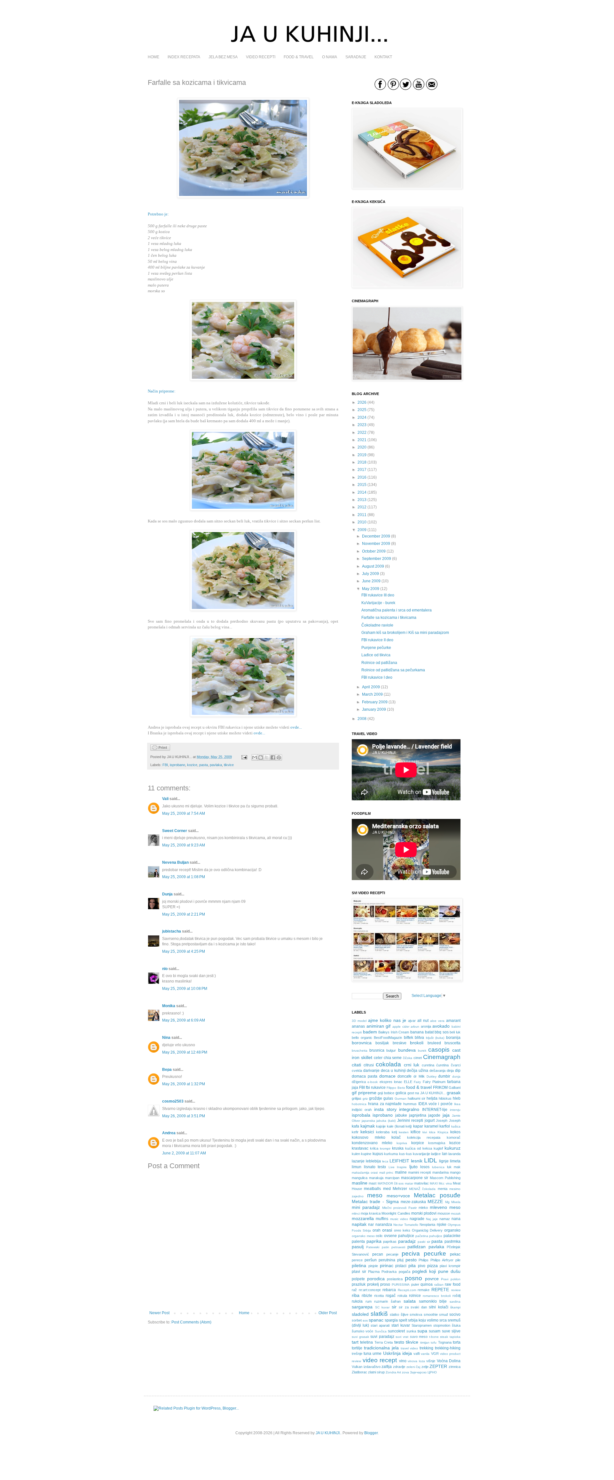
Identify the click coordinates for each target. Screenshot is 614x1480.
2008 (362, 718)
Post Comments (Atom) (191, 1322)
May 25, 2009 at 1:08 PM (183, 877)
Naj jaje (431, 1219)
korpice (417, 1143)
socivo (454, 1314)
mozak (455, 1213)
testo (399, 1342)
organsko (452, 1230)
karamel (431, 1126)
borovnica (362, 1042)
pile (457, 1260)
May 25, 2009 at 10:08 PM (184, 988)
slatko (394, 1314)
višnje (430, 1361)
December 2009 (376, 536)
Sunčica (381, 1331)
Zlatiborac (359, 1372)
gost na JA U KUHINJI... (426, 1093)
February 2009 (375, 702)
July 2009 (370, 573)
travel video (409, 1348)
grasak (453, 1092)
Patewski (372, 1247)
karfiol (444, 1126)
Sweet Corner (174, 831)
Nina (166, 1037)
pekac (455, 1254)
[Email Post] (244, 757)
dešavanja (437, 1070)
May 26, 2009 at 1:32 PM (183, 1084)
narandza (383, 1224)
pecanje (392, 1254)
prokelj (373, 1284)
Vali (165, 799)
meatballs (372, 1188)
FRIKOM (440, 1087)
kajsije (381, 1126)
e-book (372, 1082)
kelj (394, 1132)
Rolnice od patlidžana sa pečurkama (393, 670)
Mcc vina (445, 1183)
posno (413, 1278)
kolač (396, 1137)
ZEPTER (438, 1366)
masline (359, 1182)
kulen (356, 1154)
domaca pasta (364, 1076)
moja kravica (371, 1213)
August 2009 (373, 566)
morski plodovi (424, 1213)
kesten (404, 1132)
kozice (192, 765)
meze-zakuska (413, 1202)
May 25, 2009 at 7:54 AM (183, 813)
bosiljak (382, 1043)
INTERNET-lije (434, 1109)
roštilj (456, 1296)
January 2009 (374, 709)
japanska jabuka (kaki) (379, 1120)
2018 (362, 462)
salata (410, 1301)
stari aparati (380, 1325)
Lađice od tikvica (375, 655)
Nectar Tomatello (405, 1224)
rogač (391, 1295)
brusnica (376, 1050)
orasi (387, 1230)
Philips (424, 1260)
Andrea (169, 1133)
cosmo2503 (173, 1101)
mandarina (440, 1172)
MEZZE (435, 1201)
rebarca (389, 1290)
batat (429, 1032)
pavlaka (216, 765)
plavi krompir (450, 1266)
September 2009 (376, 558)
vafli (416, 1353)
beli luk (455, 1032)
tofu (434, 1342)
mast (372, 1183)
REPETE (440, 1289)
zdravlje (399, 1367)
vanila (425, 1353)
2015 (362, 484)
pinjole (373, 1266)
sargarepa (362, 1306)
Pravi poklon (450, 1279)
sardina (455, 1301)
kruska (398, 1148)
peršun (371, 1260)
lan (444, 1154)
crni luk (412, 1064)
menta (442, 1189)
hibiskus (445, 1098)
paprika (374, 1241)
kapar (418, 1126)
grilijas (356, 1098)
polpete (358, 1279)
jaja (446, 1115)
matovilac (421, 1183)
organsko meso (363, 1236)
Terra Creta (383, 1342)
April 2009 (371, 687)
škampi (455, 1307)
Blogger (371, 1433)
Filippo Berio (396, 1087)
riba (355, 1295)
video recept (380, 1360)
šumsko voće (362, 1331)
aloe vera (437, 1021)
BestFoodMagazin (388, 1037)
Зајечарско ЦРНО (423, 1372)
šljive (404, 1314)
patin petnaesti (393, 1247)
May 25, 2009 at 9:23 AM (183, 845)
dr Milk (419, 1076)
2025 (362, 410)
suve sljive (451, 1331)
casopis (439, 1049)
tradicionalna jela (381, 1347)
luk (449, 1167)
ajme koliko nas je (387, 1020)
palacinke (452, 1235)
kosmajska (436, 1143)
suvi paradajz (382, 1336)
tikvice (229, 765)
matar (409, 1183)
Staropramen (422, 1325)
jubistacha (171, 931)
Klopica (442, 1132)
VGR (435, 1353)
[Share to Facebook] (273, 757)
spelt (403, 1320)
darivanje (371, 1070)
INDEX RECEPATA (184, 57)
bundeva (407, 1050)
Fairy (417, 1082)
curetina (428, 1065)
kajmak (367, 1125)
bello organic (362, 1037)
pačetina (421, 1236)
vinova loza (416, 1361)
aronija (426, 1026)
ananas (358, 1026)
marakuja (376, 1178)
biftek (408, 1037)
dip (457, 1070)
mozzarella (363, 1218)
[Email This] (254, 757)
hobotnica (359, 1104)
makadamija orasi (365, 1172)
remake (423, 1290)
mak (457, 1167)
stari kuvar (400, 1325)
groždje (375, 1098)
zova (405, 1372)
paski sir (424, 1241)
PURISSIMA (401, 1284)
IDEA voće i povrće (435, 1104)
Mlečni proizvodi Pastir (399, 1207)
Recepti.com (407, 1290)
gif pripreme (364, 1092)
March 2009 (372, 694)
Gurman (400, 1098)
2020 (362, 447)
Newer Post (159, 1313)
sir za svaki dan (413, 1307)
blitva (419, 1037)
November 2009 (376, 543)
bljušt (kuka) (435, 1037)
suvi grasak (360, 1336)
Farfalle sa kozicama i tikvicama (388, 617)
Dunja (167, 894)
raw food (452, 1284)
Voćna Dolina (449, 1361)
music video (399, 1219)
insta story (385, 1109)
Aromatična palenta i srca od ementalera (396, 610)
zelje (425, 1367)
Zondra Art (393, 1372)
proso (385, 1284)
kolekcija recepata (424, 1137)
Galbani (454, 1087)
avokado (441, 1026)
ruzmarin (381, 1301)
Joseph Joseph (448, 1120)
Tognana (445, 1342)
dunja (456, 1076)
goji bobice (386, 1093)
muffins (382, 1219)
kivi (424, 1132)
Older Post (328, 1313)
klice (432, 1132)
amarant (453, 1020)
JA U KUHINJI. (328, 1433)
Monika (168, 1006)
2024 (362, 417)
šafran (396, 1301)
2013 (362, 499)
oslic (379, 1236)
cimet (417, 1058)
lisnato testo (375, 1167)
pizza (432, 1265)
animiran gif (378, 1026)
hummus (410, 1104)
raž (354, 1290)
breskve (399, 1043)
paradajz (407, 1241)
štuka (456, 1325)
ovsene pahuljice (399, 1235)
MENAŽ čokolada (422, 1189)
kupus (378, 1154)
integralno (409, 1109)
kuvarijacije (421, 1154)
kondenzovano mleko (372, 1143)
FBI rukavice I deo (376, 677)
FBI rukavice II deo (377, 640)
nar (371, 1224)
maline (401, 1172)
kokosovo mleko (368, 1137)
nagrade (417, 1219)
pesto (411, 1259)
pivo (421, 1266)
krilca (374, 1148)
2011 (362, 515)
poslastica (395, 1279)
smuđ (443, 1314)
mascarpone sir (415, 1178)
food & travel (419, 1087)
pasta (203, 765)
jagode (434, 1115)
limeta (455, 1161)
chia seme (393, 1057)
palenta (358, 1241)
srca (443, 1320)
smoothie (431, 1314)
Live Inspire (398, 1167)
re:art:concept (370, 1290)
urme (377, 1353)
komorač (453, 1137)
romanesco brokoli (437, 1296)
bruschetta (359, 1050)
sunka (411, 1331)
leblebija (373, 1161)
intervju (455, 1110)
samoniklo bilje (433, 1301)
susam (434, 1331)
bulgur (391, 1050)
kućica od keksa (418, 1148)
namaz (444, 1219)
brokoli (416, 1042)
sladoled (360, 1314)
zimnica (454, 1367)
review (455, 1290)
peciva (411, 1253)
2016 (362, 477)
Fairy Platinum (434, 1082)
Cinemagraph (441, 1057)
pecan (377, 1254)
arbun (415, 1026)
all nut (423, 1020)
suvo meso (419, 1336)
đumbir (444, 1076)
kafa (355, 1126)
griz (365, 1098)
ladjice (436, 1154)
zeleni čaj (413, 1367)
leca (385, 1161)
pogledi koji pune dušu (436, 1271)
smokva (416, 1314)
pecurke (435, 1253)
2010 (362, 522)
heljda (432, 1098)
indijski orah (362, 1110)
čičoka (407, 1058)
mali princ (386, 1172)
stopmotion (441, 1325)
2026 (362, 402)
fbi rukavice (376, 1087)
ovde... (296, 727)
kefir (355, 1132)
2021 (362, 440)
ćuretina (442, 1065)
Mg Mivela (452, 1202)
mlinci (356, 1213)
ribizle (367, 1295)
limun (356, 1167)
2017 (362, 469)
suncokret (396, 1331)
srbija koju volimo (423, 1320)
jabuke (401, 1115)
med (387, 1188)
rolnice (415, 1295)
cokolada (388, 1064)
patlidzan (416, 1246)
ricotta (379, 1296)
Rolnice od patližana (379, 662)
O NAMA (329, 57)
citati (356, 1064)
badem (370, 1031)
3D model (359, 1021)
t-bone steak (438, 1336)
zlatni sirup (376, 1372)
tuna (367, 1353)
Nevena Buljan (175, 862)
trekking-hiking (447, 1348)
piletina (359, 1265)
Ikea (457, 1104)
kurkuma (391, 1154)
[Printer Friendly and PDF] (160, 749)
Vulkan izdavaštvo (366, 1367)
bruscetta (452, 1043)
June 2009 (371, 581)
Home (244, 1313)
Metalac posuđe (437, 1195)
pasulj (358, 1246)
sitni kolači (438, 1307)
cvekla (357, 1070)
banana (417, 1032)
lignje (444, 1161)
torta (456, 1342)
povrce (432, 1278)
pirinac (386, 1265)
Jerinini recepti (410, 1120)
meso (374, 1195)
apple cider (400, 1026)
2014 (362, 492)
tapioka (455, 1336)
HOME (153, 57)
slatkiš (379, 1313)
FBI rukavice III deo (377, 595)
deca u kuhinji (393, 1070)
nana (456, 1219)
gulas (388, 1098)
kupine (366, 1154)
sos (365, 1320)
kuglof (438, 1148)
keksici (367, 1131)
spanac (376, 1319)
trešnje (357, 1353)
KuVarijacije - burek (378, 603)
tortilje (357, 1348)
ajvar (412, 1021)
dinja (450, 1070)
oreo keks (402, 1230)
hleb (456, 1098)
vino (402, 1361)
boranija (453, 1037)
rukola (357, 1301)
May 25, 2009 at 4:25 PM (183, 951)
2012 (362, 507)
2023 (362, 425)
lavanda (454, 1154)
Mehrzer (400, 1188)
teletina (366, 1342)
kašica (455, 1126)
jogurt (430, 1120)
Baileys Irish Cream (393, 1032)
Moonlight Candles (396, 1213)
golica (401, 1093)
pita (412, 1265)
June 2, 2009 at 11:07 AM (184, 1153)
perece (357, 1260)
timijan (424, 1342)
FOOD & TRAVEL (299, 57)
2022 (362, 432)
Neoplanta (427, 1224)
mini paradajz (366, 1207)
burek (422, 1050)
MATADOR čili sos (391, 1183)
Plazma (374, 1272)
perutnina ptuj (391, 1260)
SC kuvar (382, 1307)
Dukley (432, 1076)
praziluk (359, 1284)
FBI (165, 765)
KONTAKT (383, 57)
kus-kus (405, 1154)
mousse (443, 1213)
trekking (426, 1348)
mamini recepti (419, 1172)
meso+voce (398, 1195)
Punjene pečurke (376, 647)
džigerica (359, 1082)
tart (355, 1342)
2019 (362, 455)
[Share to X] (267, 757)
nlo (165, 968)
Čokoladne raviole (377, 625)
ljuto (413, 1166)
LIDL (430, 1160)
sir (394, 1306)
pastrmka (452, 1241)
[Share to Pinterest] (279, 757)
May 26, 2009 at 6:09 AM (183, 1020)
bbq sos (442, 1032)
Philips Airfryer (441, 1260)
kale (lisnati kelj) (399, 1126)
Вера (167, 1069)
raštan (439, 1284)
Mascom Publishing (445, 1178)
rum (369, 1301)
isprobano (177, 765)
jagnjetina (417, 1115)
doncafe (405, 1076)
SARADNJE (355, 57)
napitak (359, 1224)
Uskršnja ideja (397, 1353)
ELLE (408, 1082)
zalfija (387, 1366)
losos (424, 1167)
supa (422, 1330)
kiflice (416, 1132)
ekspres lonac (391, 1082)
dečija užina (417, 1070)
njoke (441, 1224)
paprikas (390, 1241)
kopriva (402, 1143)
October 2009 (374, 551)
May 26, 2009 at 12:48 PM (184, 1052)
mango (455, 1172)
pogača (404, 1272)
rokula (402, 1296)
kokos (455, 1132)
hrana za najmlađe (385, 1104)
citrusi (369, 1065)
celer (378, 1057)
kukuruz (452, 1148)
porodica (376, 1278)
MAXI (434, 1183)
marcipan (392, 1178)
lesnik (416, 1160)
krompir (385, 1148)
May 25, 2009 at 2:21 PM (183, 914)
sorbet (357, 1320)
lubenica (438, 1167)
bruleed (434, 1043)
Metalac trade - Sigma (375, 1201)
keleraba (383, 1132)
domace (387, 1076)
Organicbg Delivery (427, 1230)
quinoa (427, 1284)
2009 (362, 530)
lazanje (358, 1161)
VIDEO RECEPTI (260, 57)
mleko (423, 1207)
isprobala (361, 1115)
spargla (391, 1320)
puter (415, 1284)
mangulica (359, 1178)
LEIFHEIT (399, 1160)
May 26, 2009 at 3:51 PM (183, 1116)
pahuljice (435, 1236)
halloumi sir (416, 1098)
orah (377, 1230)
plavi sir (359, 1271)
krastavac (360, 1148)
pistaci (400, 1266)
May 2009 (370, 588)
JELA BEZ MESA (223, 57)
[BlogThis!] (260, 757)
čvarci (455, 1065)
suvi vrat (402, 1336)
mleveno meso (445, 1207)
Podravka (389, 1272)
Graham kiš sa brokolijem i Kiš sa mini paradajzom (405, 632)
